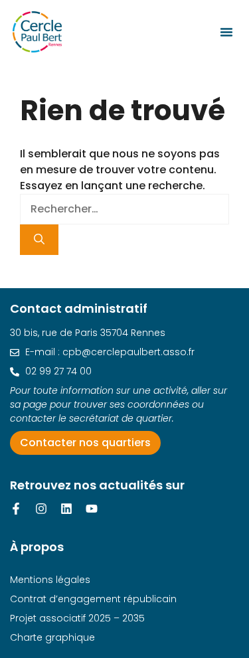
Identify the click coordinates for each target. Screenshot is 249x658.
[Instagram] (41, 509)
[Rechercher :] (124, 208)
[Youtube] (92, 509)
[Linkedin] (66, 509)
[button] (226, 32)
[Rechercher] (39, 239)
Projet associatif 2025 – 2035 (77, 618)
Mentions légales (50, 579)
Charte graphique (52, 637)
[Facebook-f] (16, 509)
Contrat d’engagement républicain (93, 599)
